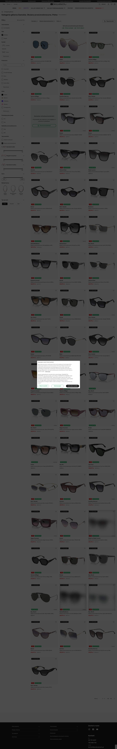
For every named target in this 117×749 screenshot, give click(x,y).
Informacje (47, 371)
